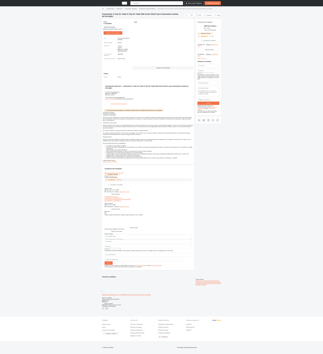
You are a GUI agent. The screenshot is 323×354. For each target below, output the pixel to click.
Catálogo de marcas (135, 335)
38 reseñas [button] (119, 179)
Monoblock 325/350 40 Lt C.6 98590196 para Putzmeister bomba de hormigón (126, 295)
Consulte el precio (110, 27)
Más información (201, 58)
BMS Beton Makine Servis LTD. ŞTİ (114, 173)
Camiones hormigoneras (210, 282)
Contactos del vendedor (108, 330)
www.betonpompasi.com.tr (112, 196)
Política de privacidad (136, 327)
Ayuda (104, 327)
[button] (186, 15)
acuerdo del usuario (156, 265)
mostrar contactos (110, 99)
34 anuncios (113, 176)
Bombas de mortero (201, 284)
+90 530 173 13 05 (124, 191)
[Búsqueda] (132, 3)
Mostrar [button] (117, 191)
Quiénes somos (106, 324)
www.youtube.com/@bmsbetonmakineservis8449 (118, 199)
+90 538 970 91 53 (124, 206)
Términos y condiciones (136, 324)
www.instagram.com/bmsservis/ (113, 198)
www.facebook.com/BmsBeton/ (113, 200)
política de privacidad (140, 265)
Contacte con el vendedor (113, 33)
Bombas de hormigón (202, 280)
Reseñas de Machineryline (137, 333)
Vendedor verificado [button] (113, 174)
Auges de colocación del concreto (212, 283)
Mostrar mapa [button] (134, 227)
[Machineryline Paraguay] (111, 3)
